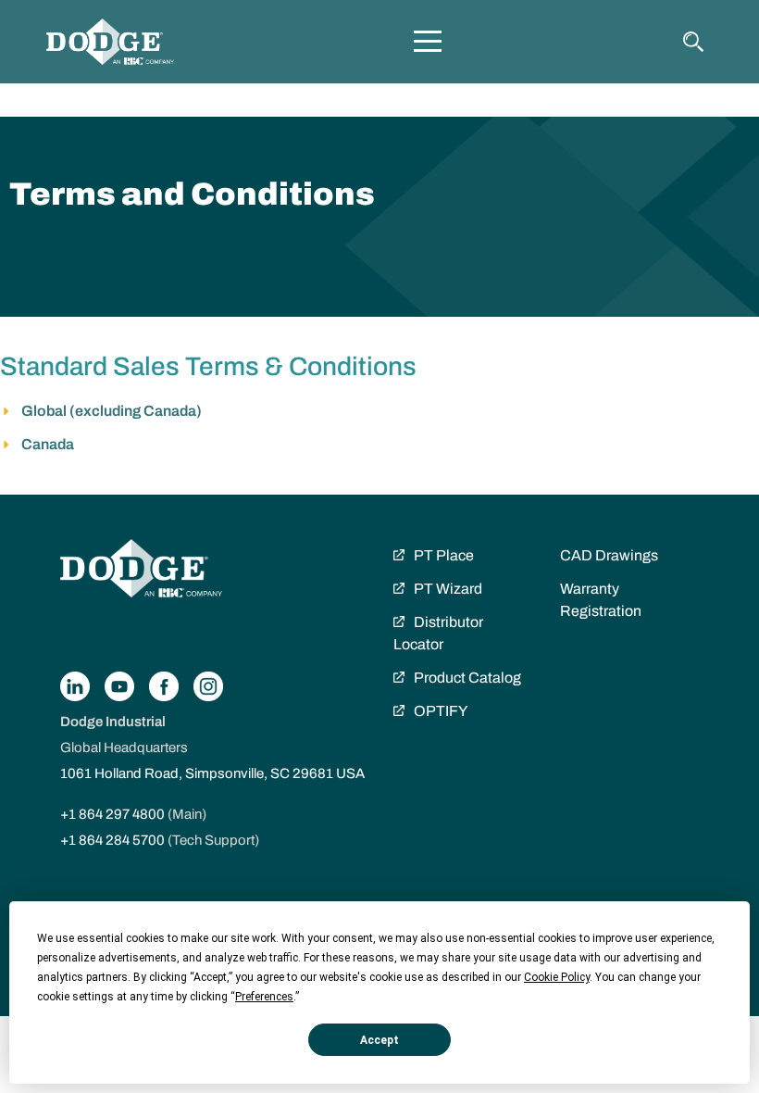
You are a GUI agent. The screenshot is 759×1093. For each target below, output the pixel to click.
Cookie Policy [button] (557, 977)
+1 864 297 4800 (112, 814)
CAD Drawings (609, 555)
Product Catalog (467, 677)
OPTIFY (440, 711)
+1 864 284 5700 (112, 840)
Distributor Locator (438, 633)
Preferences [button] (264, 996)
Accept (379, 1040)
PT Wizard (448, 589)
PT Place (444, 555)
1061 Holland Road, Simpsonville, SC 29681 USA (212, 773)
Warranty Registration (600, 600)
